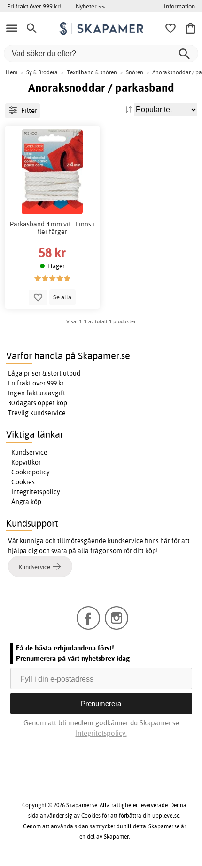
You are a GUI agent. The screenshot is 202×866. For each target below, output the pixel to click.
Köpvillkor (26, 462)
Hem (11, 72)
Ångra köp (26, 501)
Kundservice (29, 452)
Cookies (23, 482)
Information (179, 6)
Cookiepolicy (30, 472)
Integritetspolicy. (101, 733)
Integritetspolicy (35, 492)
